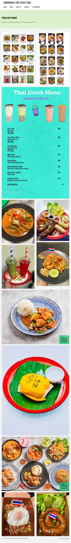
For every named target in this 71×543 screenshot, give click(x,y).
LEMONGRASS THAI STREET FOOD (17, 2)
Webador (67, 538)
